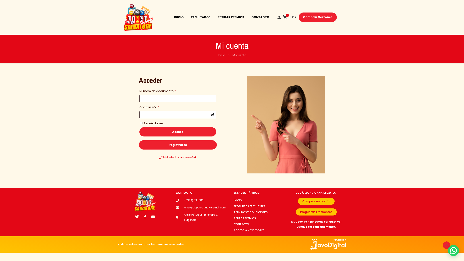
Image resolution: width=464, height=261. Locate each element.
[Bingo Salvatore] (138, 17)
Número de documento (166, 90)
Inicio (221, 55)
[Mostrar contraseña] (212, 115)
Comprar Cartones (317, 17)
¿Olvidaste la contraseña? (177, 157)
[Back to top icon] (446, 245)
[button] (453, 250)
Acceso (177, 132)
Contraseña (157, 106)
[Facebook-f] (145, 217)
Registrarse (178, 145)
